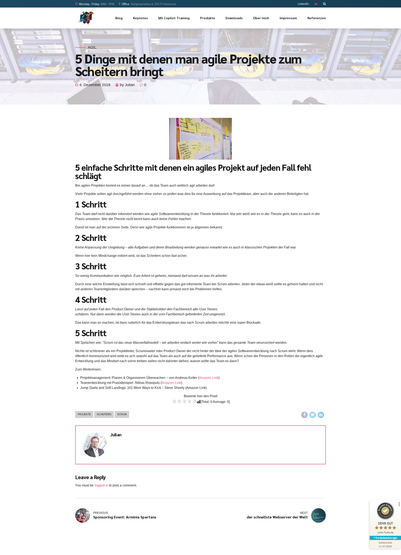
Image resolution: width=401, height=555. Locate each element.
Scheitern (104, 414)
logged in (101, 485)
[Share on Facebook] (304, 415)
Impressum (288, 18)
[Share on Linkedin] (321, 415)
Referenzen (316, 18)
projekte (84, 414)
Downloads (234, 18)
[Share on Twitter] (312, 415)
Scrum (122, 414)
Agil (92, 47)
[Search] (324, 3)
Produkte (207, 18)
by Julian (127, 85)
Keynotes (140, 18)
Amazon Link (208, 377)
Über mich (261, 18)
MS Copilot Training (174, 18)
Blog (119, 18)
